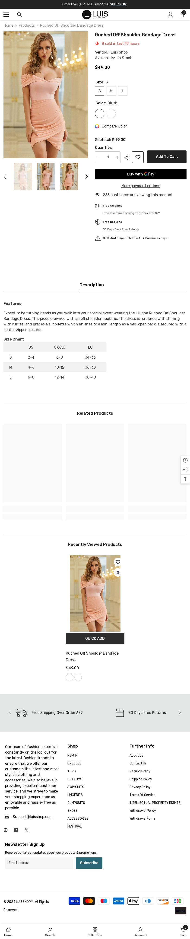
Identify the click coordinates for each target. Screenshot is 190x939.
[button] (4, 176)
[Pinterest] (5, 830)
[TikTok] (16, 830)
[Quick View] (118, 572)
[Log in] (170, 14)
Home (8, 25)
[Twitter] (26, 830)
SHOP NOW (118, 4)
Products (27, 25)
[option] (45, 94)
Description (91, 284)
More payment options (140, 186)
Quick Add (95, 638)
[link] (32, 509)
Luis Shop (119, 52)
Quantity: (103, 147)
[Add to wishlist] (138, 157)
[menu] (6, 14)
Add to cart (167, 156)
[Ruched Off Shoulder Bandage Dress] (95, 593)
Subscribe (89, 863)
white (78, 677)
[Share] (128, 157)
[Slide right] (179, 712)
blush (69, 677)
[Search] (19, 14)
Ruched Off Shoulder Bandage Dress (92, 656)
